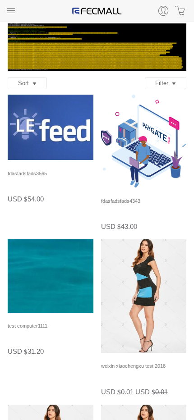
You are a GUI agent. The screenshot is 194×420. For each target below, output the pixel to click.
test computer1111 (27, 326)
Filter (163, 83)
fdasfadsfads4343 (120, 201)
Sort (25, 83)
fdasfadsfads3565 (27, 173)
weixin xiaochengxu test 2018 (133, 366)
